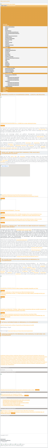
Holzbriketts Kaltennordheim (6, 355)
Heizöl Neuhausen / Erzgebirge (40, 362)
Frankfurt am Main (9, 56)
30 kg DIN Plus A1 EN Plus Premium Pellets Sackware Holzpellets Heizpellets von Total (19, 288)
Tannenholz (8, 148)
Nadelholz (7, 81)
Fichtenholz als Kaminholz (13, 82)
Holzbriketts (5, 89)
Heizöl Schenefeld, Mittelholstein (21, 360)
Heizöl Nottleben (21, 358)
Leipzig (6, 61)
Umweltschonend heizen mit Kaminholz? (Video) (13, 405)
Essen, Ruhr (7, 55)
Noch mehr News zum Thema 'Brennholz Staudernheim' (20, 330)
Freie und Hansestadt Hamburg (12, 33)
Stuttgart (7, 65)
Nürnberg (7, 64)
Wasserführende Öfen (10, 68)
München (7, 63)
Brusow (19, 363)
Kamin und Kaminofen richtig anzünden (11, 404)
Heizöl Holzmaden (43, 356)
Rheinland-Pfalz (8, 39)
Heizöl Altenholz (41, 360)
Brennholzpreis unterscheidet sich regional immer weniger (16, 402)
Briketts (33, 271)
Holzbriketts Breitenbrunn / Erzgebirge (9, 358)
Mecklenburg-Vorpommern (11, 36)
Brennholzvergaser (9, 69)
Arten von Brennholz (7, 73)
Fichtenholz (3, 148)
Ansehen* (2, 125)
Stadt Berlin (7, 49)
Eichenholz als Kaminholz (13, 78)
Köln (6, 60)
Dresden (7, 52)
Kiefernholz (14, 148)
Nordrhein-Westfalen (10, 38)
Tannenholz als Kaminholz (13, 83)
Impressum (3, 439)
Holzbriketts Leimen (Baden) (27, 362)
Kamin (12, 156)
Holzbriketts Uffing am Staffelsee (28, 363)
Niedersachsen (8, 37)
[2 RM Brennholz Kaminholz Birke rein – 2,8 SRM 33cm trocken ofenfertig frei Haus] (8, 122)
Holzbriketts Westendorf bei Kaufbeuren (30, 359)
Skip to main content (5, 1)
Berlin (6, 29)
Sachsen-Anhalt (8, 42)
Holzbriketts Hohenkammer (39, 358)
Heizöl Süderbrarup (33, 360)
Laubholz (7, 76)
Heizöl (4, 90)
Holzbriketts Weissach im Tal (19, 355)
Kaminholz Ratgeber (9, 71)
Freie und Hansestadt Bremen (11, 32)
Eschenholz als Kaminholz (13, 80)
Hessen (7, 34)
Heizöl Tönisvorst (4, 359)
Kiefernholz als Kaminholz (13, 85)
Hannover (7, 59)
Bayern (6, 28)
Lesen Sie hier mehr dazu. (36, 247)
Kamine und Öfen (9, 72)
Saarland (7, 43)
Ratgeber (5, 67)
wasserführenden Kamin (21, 239)
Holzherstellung (8, 86)
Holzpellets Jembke (22, 356)
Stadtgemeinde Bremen (10, 50)
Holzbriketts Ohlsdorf (5, 363)
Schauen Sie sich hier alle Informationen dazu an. (28, 256)
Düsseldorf (7, 54)
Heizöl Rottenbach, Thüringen (14, 359)
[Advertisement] (24, 186)
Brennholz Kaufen (11, 5)
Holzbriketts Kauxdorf (40, 363)
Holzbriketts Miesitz (16, 362)
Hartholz (12, 145)
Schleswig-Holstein (9, 45)
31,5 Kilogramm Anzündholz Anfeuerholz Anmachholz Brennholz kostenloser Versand (19, 196)
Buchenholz (28, 142)
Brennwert (10, 144)
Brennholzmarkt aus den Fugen (23, 229)
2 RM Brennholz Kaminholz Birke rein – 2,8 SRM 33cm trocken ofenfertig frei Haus (18, 123)
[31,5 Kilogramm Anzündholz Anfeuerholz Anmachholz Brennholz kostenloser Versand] (16, 195)
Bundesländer (6, 25)
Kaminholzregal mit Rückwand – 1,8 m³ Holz (10, 210)
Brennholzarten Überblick (11, 74)
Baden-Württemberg (9, 26)
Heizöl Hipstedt (29, 355)
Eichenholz (23, 145)
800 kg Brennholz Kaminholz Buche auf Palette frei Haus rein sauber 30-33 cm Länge (19, 220)
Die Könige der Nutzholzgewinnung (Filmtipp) (13, 401)
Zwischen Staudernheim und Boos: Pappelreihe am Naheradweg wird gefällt (17, 325)
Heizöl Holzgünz (28, 358)
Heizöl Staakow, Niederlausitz (32, 356)
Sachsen (7, 41)
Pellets (4, 87)
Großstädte (5, 47)
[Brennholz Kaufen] (7, 4)
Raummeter (5, 160)
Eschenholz (31, 145)
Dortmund (7, 51)
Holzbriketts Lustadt (9, 360)
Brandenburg (8, 30)
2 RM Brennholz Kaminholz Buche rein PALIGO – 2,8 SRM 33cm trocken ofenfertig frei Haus (20, 215)
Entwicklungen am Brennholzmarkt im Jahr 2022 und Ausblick (16, 400)
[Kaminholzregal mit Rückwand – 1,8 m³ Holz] (8, 209)
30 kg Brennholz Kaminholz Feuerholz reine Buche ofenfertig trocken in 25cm (18, 390)
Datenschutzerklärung (5, 440)
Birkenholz (18, 145)
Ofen (16, 156)
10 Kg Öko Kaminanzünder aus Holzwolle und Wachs (12, 395)
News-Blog (5, 91)
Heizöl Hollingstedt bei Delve (11, 356)
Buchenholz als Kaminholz (13, 77)
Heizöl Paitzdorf (13, 363)
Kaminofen (22, 156)
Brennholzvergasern (36, 249)
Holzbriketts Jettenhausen (6, 362)
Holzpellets (42, 266)
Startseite (5, 24)
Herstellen (2, 161)
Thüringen (7, 46)
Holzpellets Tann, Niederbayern (7, 364)
